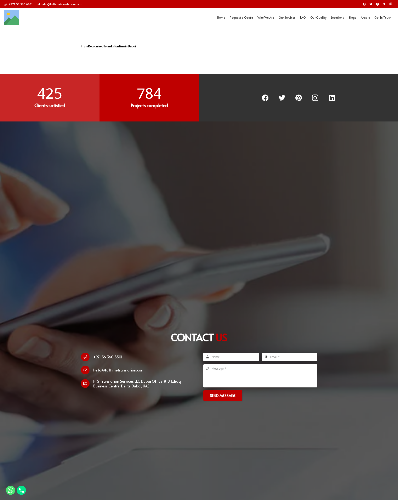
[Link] (11, 17)
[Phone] (21, 490)
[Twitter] (371, 4)
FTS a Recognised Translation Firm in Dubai (108, 46)
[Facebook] (364, 4)
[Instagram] (391, 4)
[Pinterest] (377, 4)
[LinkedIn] (384, 4)
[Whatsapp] (10, 490)
